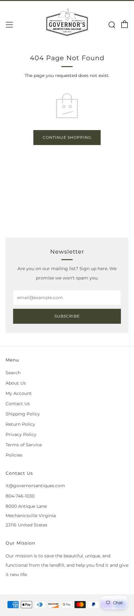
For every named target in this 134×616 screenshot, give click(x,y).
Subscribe (67, 316)
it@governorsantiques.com (35, 485)
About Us (16, 383)
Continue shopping (67, 137)
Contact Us (18, 403)
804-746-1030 (20, 496)
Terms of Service (24, 445)
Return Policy (20, 424)
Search (13, 373)
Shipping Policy (23, 414)
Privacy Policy (21, 434)
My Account (19, 393)
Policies (14, 455)
